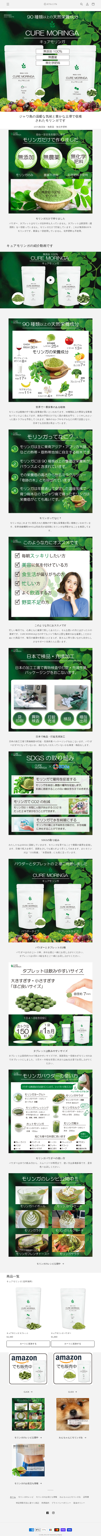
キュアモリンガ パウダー (61, 1333)
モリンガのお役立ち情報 (26, 1483)
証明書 (86, 1497)
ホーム (13, 1497)
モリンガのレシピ (26, 1497)
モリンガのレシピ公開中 (49, 1263)
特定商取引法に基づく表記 (27, 1503)
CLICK (26, 1391)
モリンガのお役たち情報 (46, 1497)
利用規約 (45, 1503)
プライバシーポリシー (61, 1503)
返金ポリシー (79, 1503)
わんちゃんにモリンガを (71, 1437)
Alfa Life (46, 1535)
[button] (8, 4)
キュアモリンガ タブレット (18, 1333)
